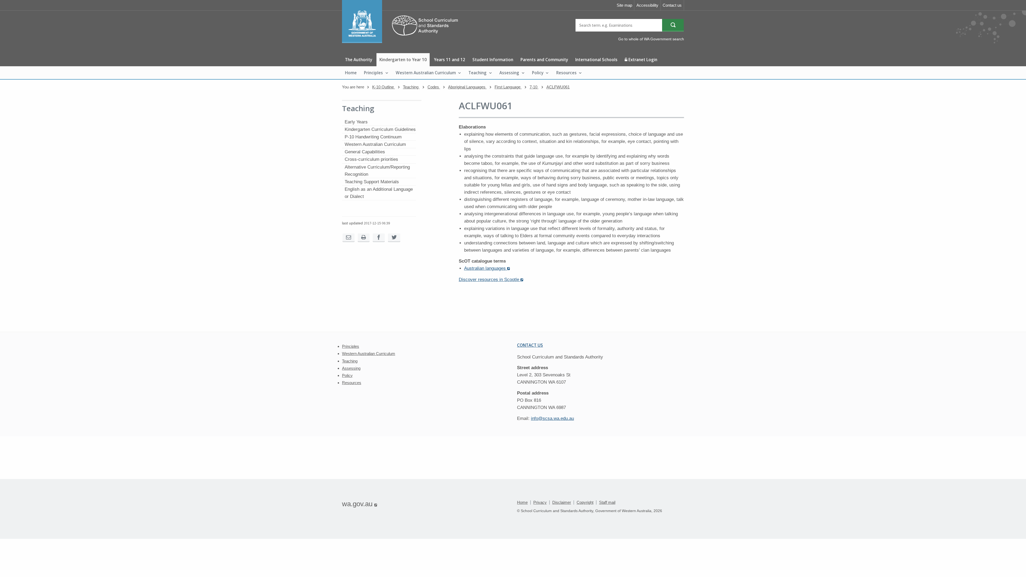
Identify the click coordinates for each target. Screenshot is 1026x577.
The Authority (358, 59)
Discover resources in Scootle (491, 279)
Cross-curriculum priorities (371, 159)
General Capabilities (365, 151)
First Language (508, 87)
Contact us (672, 5)
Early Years (356, 121)
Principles (373, 72)
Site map (624, 5)
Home (351, 72)
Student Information (492, 59)
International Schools (596, 59)
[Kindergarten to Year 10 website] (402, 41)
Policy (537, 72)
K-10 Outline (383, 87)
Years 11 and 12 (449, 59)
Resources (566, 72)
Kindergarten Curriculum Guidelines (380, 129)
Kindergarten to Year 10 (403, 59)
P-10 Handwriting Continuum (373, 136)
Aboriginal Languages (467, 87)
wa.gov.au (359, 504)
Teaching (477, 72)
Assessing (509, 72)
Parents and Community (544, 59)
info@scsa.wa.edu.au (552, 418)
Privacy (540, 502)
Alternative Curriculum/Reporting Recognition (377, 171)
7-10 (534, 87)
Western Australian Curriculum (426, 72)
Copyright (585, 502)
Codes (434, 87)
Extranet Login (642, 59)
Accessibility (647, 5)
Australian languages (487, 268)
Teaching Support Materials (372, 181)
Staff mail (607, 502)
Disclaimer (561, 502)
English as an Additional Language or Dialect (379, 193)
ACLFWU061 (558, 87)
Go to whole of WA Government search (651, 39)
